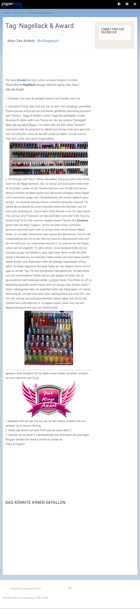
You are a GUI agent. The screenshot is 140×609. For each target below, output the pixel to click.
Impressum (30, 597)
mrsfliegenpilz (48, 41)
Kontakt (7, 597)
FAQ (40, 597)
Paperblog (15, 588)
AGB (46, 597)
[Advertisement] (48, 539)
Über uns (17, 597)
